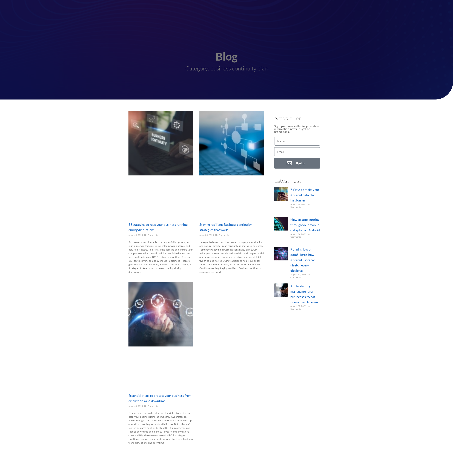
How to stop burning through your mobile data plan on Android (305, 225)
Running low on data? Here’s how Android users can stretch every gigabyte (303, 259)
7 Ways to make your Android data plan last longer (304, 195)
